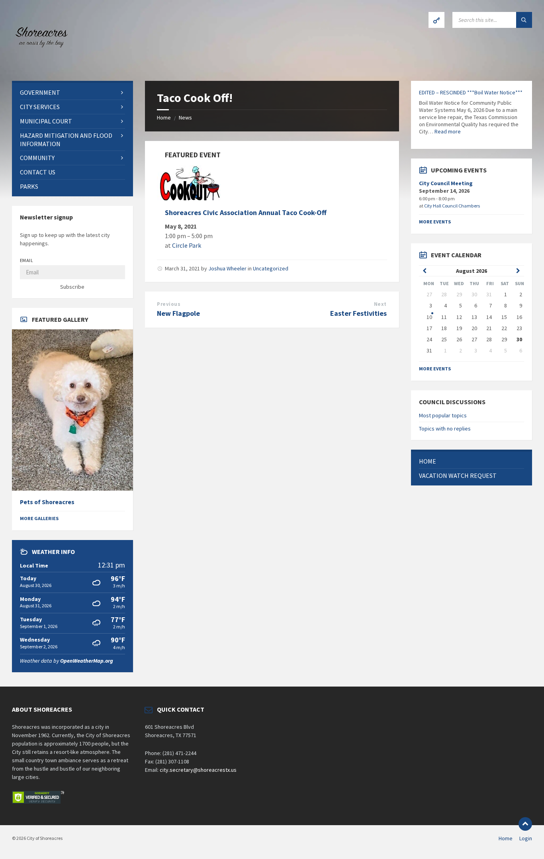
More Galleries (39, 518)
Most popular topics (443, 415)
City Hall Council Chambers (452, 206)
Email (26, 260)
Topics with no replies (445, 428)
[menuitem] (72, 93)
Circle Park (186, 245)
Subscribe (72, 286)
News (185, 117)
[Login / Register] (436, 20)
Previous (168, 304)
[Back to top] (525, 824)
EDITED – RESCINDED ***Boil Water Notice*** (470, 92)
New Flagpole (178, 313)
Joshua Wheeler (227, 268)
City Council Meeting (446, 183)
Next (380, 304)
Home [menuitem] (506, 838)
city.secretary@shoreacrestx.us (198, 769)
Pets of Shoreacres (47, 502)
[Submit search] (524, 20)
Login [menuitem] (525, 838)
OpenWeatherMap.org (86, 660)
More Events (435, 222)
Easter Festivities (358, 313)
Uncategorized (270, 268)
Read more (447, 131)
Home (164, 117)
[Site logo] (40, 65)
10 (429, 317)
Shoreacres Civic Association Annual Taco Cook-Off (246, 212)
